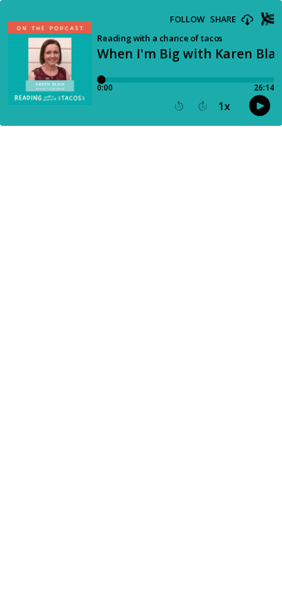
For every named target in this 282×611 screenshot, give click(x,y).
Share (223, 19)
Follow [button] (187, 19)
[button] (247, 20)
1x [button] (224, 106)
